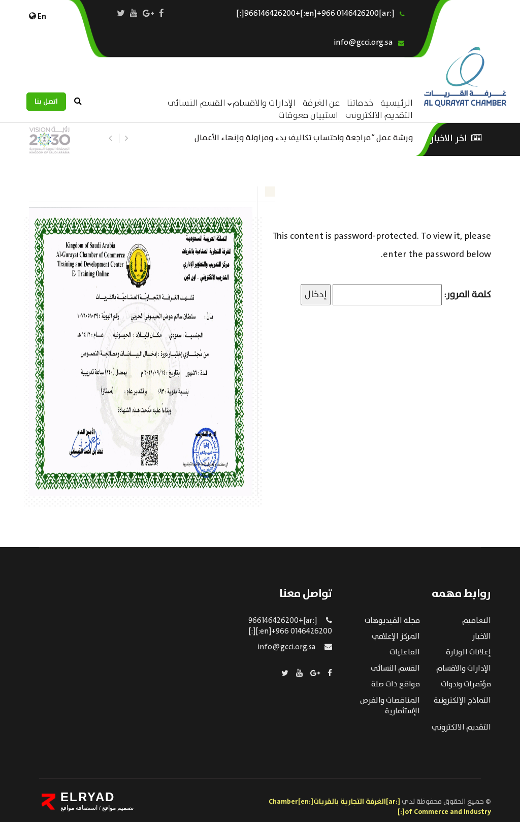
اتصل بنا (46, 101)
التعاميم (476, 621)
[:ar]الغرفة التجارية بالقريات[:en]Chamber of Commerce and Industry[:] (380, 806)
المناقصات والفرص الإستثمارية (390, 705)
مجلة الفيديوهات (392, 621)
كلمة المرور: (466, 295)
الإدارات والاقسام (264, 103)
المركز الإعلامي (396, 636)
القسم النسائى (196, 103)
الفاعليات (404, 652)
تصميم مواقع (117, 807)
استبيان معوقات (308, 115)
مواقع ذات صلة (395, 684)
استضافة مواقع (79, 807)
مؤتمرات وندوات (466, 684)
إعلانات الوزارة (468, 652)
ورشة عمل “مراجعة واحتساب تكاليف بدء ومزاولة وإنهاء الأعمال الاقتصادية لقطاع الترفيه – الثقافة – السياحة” (303, 137)
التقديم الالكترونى (379, 115)
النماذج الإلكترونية (462, 700)
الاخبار (481, 636)
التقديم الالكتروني (461, 727)
